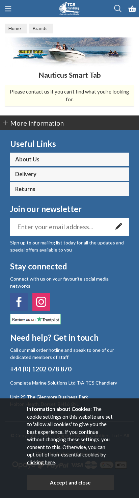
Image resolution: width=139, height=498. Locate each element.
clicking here (41, 462)
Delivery (25, 174)
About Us (27, 159)
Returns (25, 189)
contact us (37, 91)
